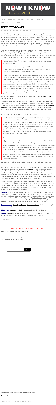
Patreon (40, 19)
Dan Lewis (15, 30)
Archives (12, 19)
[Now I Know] (28, 9)
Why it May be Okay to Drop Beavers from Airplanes (26, 205)
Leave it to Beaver (11, 213)
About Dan (15, 22)
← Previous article (6, 219)
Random (4, 22)
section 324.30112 (47, 96)
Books (21, 19)
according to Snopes (30, 169)
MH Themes (28, 401)
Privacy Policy (5, 396)
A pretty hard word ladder (16, 210)
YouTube (30, 19)
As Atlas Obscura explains (39, 198)
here (18, 162)
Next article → (50, 219)
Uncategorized (24, 30)
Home (3, 19)
